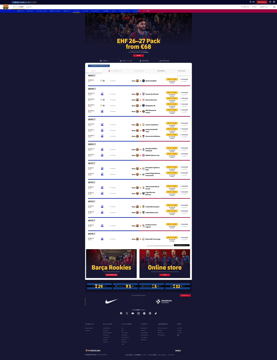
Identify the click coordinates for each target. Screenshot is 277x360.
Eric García (105, 339)
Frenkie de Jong (125, 337)
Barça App (160, 330)
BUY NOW (138, 55)
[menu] (274, 2)
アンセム (179, 330)
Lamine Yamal (144, 328)
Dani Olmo (124, 339)
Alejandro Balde (106, 328)
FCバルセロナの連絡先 (152, 354)
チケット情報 (146, 11)
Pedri (123, 330)
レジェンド (179, 332)
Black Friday (160, 332)
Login (252, 2)
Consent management (162, 354)
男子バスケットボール (55, 11)
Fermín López (124, 332)
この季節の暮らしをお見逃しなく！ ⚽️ (24, 2)
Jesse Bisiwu (143, 339)
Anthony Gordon (144, 335)
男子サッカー (21, 11)
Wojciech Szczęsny (89, 328)
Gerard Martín (106, 335)
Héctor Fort (105, 342)
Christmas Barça (161, 335)
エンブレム (179, 328)
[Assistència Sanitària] (164, 301)
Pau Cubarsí (105, 330)
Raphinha (143, 330)
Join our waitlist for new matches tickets (100, 65)
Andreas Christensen (107, 332)
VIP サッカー (30, 11)
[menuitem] (273, 1)
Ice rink (113, 11)
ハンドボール (76, 11)
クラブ (254, 7)
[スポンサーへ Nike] (111, 301)
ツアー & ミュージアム (42, 11)
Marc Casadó (124, 335)
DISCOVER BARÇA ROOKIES (111, 274)
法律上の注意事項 (129, 354)
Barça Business (136, 11)
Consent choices (171, 354)
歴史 (178, 335)
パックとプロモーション (124, 11)
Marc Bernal (124, 342)
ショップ (28, 7)
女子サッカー (67, 11)
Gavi (122, 328)
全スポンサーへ (185, 295)
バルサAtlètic (106, 11)
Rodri (123, 344)
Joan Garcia (87, 330)
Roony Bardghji (144, 332)
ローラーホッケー (95, 11)
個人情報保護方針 (137, 354)
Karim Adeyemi (144, 337)
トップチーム (245, 7)
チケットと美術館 (18, 7)
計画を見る (262, 2)
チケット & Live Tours (162, 328)
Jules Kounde (106, 337)
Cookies (144, 354)
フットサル (85, 11)
